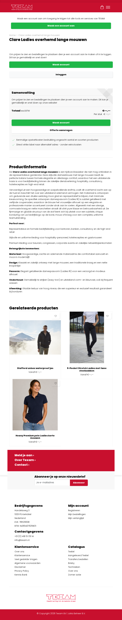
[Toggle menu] (108, 7)
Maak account (61, 64)
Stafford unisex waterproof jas (35, 368)
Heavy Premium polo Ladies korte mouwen (35, 437)
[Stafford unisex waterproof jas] (35, 338)
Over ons (19, 551)
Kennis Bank (21, 574)
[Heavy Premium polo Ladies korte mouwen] (35, 406)
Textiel (71, 551)
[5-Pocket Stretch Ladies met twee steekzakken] (86, 338)
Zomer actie (74, 574)
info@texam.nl (22, 540)
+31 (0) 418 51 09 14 (24, 536)
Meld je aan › (24, 455)
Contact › (22, 465)
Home (12, 35)
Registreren (74, 510)
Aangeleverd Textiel (78, 555)
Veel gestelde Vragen (26, 559)
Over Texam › (25, 460)
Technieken (74, 567)
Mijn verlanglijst (76, 518)
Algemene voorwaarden (27, 563)
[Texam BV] (22, 7)
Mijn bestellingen (77, 514)
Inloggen (61, 74)
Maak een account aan (61, 25)
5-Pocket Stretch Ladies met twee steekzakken (87, 369)
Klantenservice (22, 555)
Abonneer (79, 482)
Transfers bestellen (78, 559)
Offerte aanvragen (61, 130)
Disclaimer (20, 567)
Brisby (71, 563)
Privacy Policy (22, 570)
